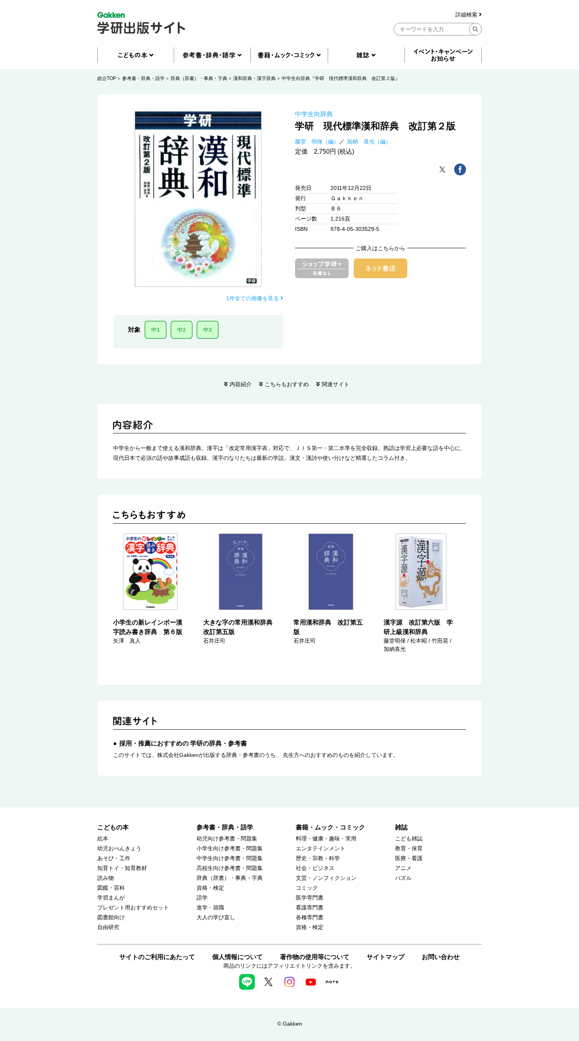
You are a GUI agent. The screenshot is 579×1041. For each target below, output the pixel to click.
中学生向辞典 (314, 114)
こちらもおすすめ (287, 384)
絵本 (102, 839)
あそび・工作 (113, 858)
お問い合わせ (441, 957)
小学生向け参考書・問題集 (230, 848)
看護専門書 (309, 908)
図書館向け (111, 917)
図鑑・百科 (111, 888)
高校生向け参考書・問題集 (230, 868)
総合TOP (106, 78)
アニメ (403, 868)
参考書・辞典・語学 (143, 78)
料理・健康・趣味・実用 (326, 839)
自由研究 (108, 927)
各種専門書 (309, 917)
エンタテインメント (320, 848)
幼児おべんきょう (119, 848)
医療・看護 (409, 858)
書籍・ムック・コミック (330, 827)
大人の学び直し (216, 917)
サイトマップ (386, 957)
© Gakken (289, 1024)
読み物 (105, 878)
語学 (202, 898)
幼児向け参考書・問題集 (227, 839)
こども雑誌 (409, 839)
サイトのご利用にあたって (157, 957)
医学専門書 (309, 898)
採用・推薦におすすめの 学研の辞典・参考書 (183, 743)
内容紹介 (241, 384)
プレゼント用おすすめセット (133, 908)
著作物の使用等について (314, 957)
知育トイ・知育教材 (122, 868)
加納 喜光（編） (369, 141)
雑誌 (401, 827)
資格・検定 (210, 888)
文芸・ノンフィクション (326, 878)
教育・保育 (409, 848)
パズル (403, 878)
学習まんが (111, 898)
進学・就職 (210, 908)
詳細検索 (467, 15)
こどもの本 (113, 827)
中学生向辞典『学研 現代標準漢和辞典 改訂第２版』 (341, 78)
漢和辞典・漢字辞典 (254, 78)
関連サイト (335, 384)
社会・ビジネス (315, 868)
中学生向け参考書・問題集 (230, 858)
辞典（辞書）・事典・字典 (199, 78)
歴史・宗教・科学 (318, 858)
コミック (307, 888)
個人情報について (237, 957)
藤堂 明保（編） (317, 141)
